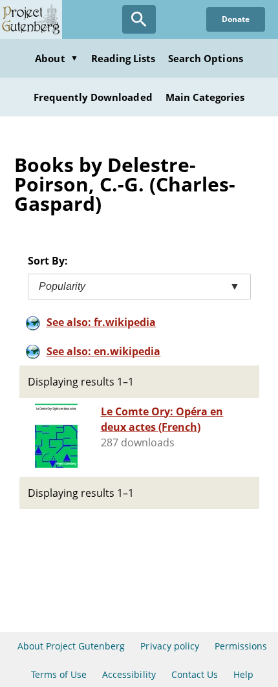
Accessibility (129, 674)
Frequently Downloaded (93, 97)
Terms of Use (59, 674)
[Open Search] (139, 19)
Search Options (205, 58)
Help (243, 674)
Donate (236, 19)
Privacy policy (169, 646)
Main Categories (205, 97)
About (56, 58)
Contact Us (194, 674)
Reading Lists (123, 58)
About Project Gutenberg (71, 646)
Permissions (241, 646)
